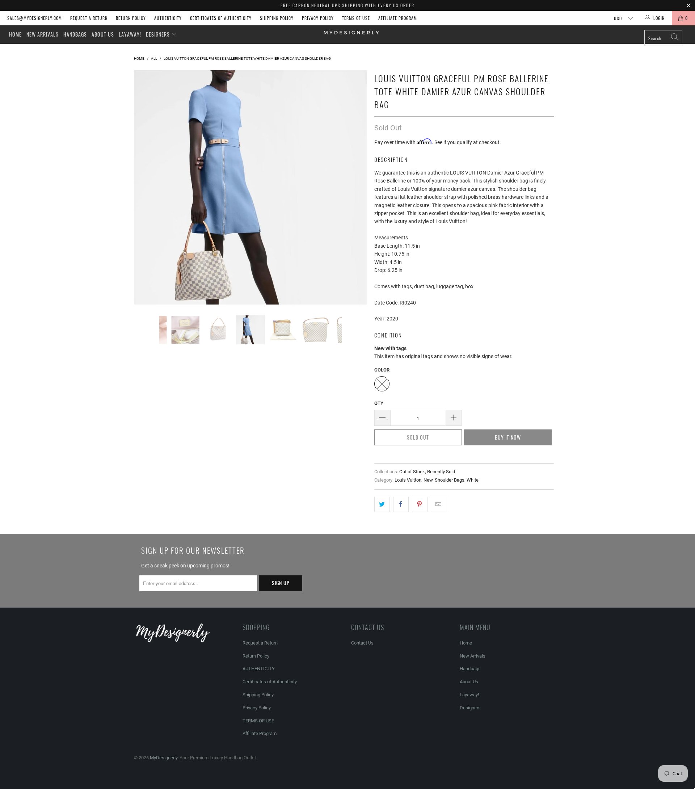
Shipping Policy (277, 18)
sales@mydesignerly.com (34, 18)
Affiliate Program (397, 18)
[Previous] (146, 187)
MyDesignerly (163, 757)
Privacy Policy (318, 18)
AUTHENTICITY (168, 18)
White (473, 480)
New (428, 480)
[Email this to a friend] (438, 504)
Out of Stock (412, 471)
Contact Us (362, 643)
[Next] (354, 187)
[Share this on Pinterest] (419, 504)
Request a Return (89, 18)
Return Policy (131, 18)
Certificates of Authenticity (221, 18)
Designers (158, 34)
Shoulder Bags (449, 480)
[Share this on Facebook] (401, 504)
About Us (103, 34)
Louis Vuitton (408, 480)
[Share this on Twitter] (382, 504)
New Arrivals (42, 34)
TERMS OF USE (356, 18)
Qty (378, 403)
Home (15, 34)
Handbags (75, 34)
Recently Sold (441, 471)
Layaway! (130, 34)
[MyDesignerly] (351, 32)
